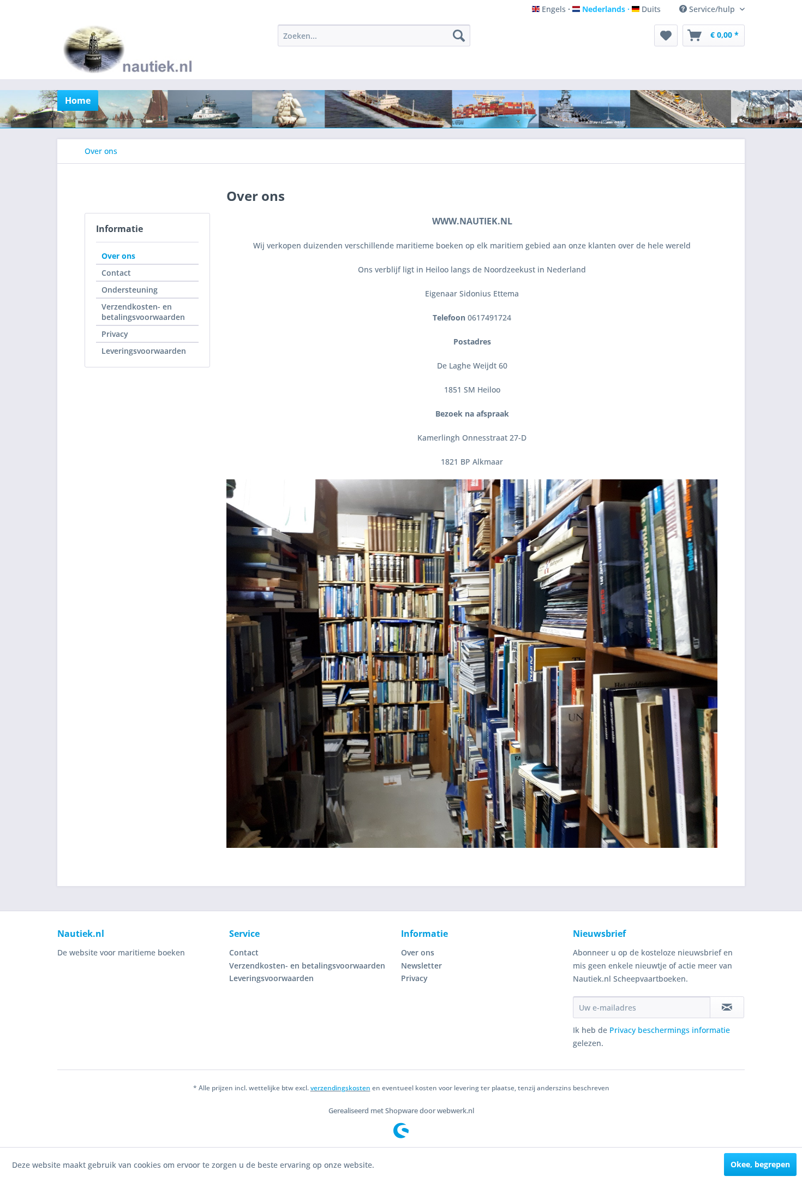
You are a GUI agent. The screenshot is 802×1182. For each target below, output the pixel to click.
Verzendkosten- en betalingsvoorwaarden (143, 311)
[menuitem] (374, 35)
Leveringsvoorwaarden (143, 351)
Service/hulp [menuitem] (712, 9)
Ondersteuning (129, 289)
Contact (116, 273)
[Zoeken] (458, 35)
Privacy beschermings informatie (669, 1030)
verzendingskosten (340, 1087)
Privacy (114, 334)
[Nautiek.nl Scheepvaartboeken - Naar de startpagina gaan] (130, 49)
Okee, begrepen (760, 1164)
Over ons (118, 256)
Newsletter (421, 965)
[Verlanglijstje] (666, 35)
